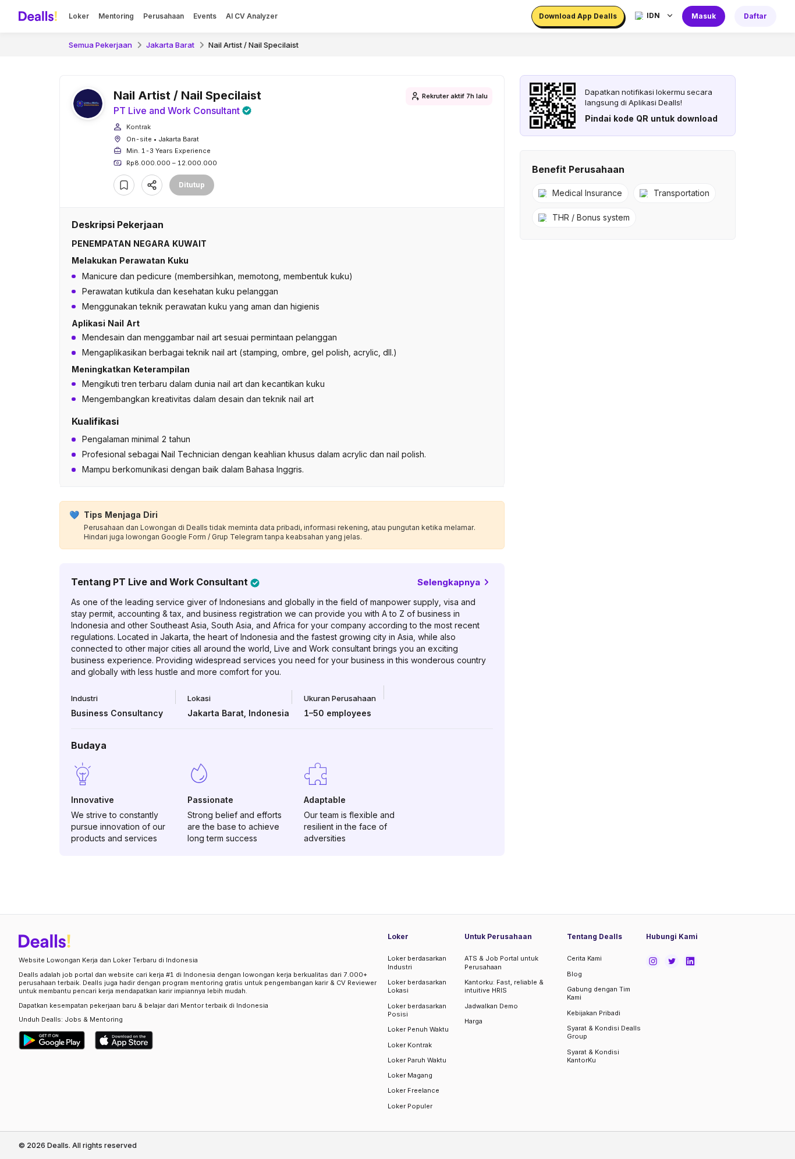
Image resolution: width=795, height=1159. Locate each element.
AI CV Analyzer (252, 16)
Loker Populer (410, 1106)
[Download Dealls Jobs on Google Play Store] (52, 1040)
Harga (473, 1021)
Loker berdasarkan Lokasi (417, 986)
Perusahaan (163, 16)
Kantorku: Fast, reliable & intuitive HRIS (504, 986)
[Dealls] (40, 16)
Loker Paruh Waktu (417, 1060)
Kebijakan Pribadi (593, 1013)
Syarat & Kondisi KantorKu (593, 1056)
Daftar (755, 16)
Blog (574, 974)
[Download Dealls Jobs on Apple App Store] (124, 1040)
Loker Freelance (413, 1090)
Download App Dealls (578, 16)
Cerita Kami (584, 958)
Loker (79, 16)
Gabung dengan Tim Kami (598, 993)
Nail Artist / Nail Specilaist (253, 44)
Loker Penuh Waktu (418, 1029)
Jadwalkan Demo (491, 1006)
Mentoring (116, 16)
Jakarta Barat (170, 44)
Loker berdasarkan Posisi (417, 1010)
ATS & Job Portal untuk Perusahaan (501, 962)
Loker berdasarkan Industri (417, 962)
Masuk (703, 16)
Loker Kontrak (410, 1045)
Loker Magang (410, 1075)
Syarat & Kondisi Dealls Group (604, 1032)
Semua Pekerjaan (100, 44)
